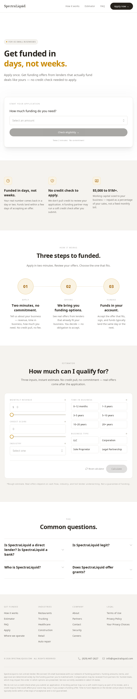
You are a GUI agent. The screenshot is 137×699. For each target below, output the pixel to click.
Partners (77, 618)
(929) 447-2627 (90, 658)
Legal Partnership (112, 449)
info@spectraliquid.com (119, 658)
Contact (77, 624)
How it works (72, 6)
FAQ (102, 6)
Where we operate (14, 635)
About (76, 613)
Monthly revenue (21, 400)
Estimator (90, 6)
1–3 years (107, 406)
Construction (45, 630)
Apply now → (121, 6)
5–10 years (108, 415)
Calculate (116, 468)
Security (77, 630)
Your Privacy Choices (118, 624)
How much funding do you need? (33, 111)
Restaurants (45, 613)
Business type (80, 433)
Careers (77, 635)
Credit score (18, 421)
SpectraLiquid (15, 6)
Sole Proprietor (81, 449)
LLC (75, 440)
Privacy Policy (114, 618)
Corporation (108, 440)
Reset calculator (96, 468)
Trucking (43, 618)
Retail (41, 635)
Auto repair (44, 641)
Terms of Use (114, 613)
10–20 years (80, 424)
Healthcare (44, 624)
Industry (15, 443)
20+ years (107, 424)
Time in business (81, 400)
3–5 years (78, 415)
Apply (7, 630)
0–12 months (80, 406)
